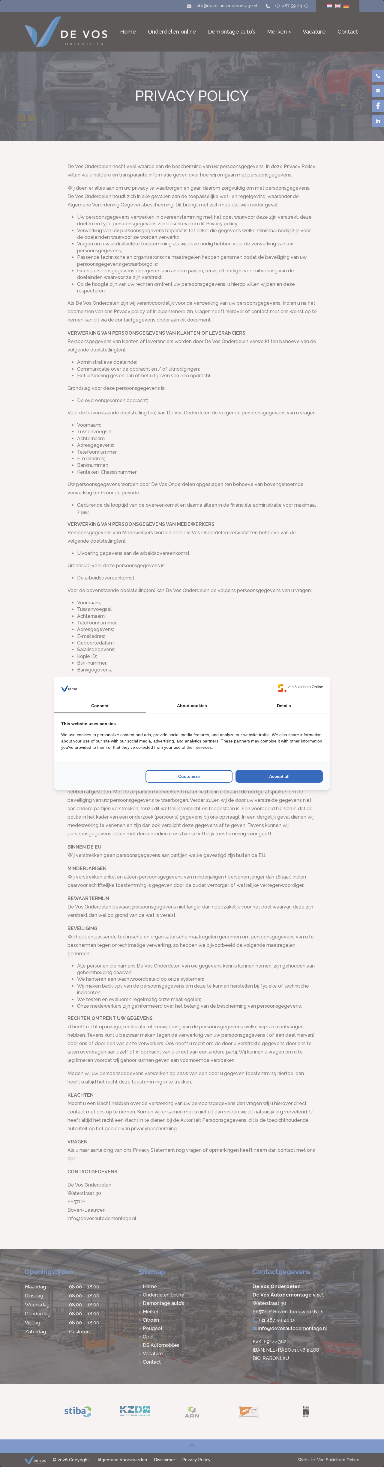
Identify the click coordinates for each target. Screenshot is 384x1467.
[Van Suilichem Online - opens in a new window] (300, 688)
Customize (189, 776)
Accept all (279, 776)
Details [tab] (284, 705)
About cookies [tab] (192, 705)
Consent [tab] (100, 705)
